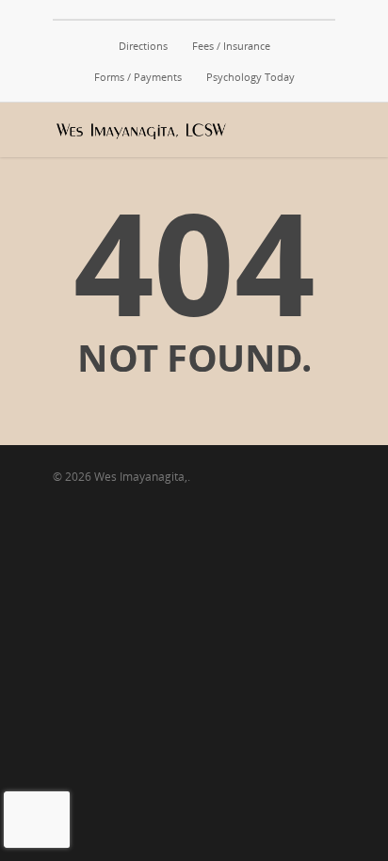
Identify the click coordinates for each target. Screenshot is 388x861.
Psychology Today (250, 77)
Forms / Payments (138, 77)
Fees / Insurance (231, 46)
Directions (143, 46)
